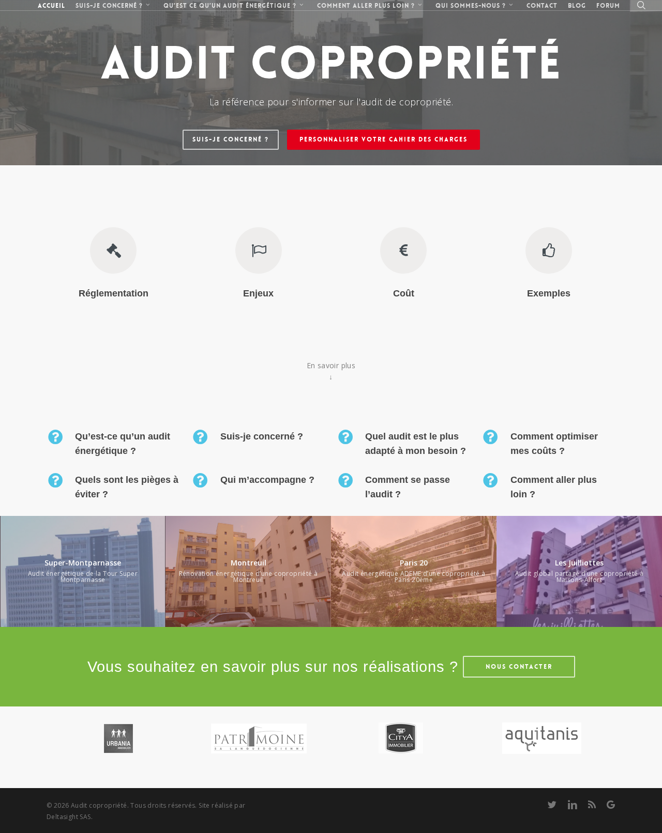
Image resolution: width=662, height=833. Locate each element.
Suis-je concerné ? (230, 139)
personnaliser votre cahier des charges (383, 139)
